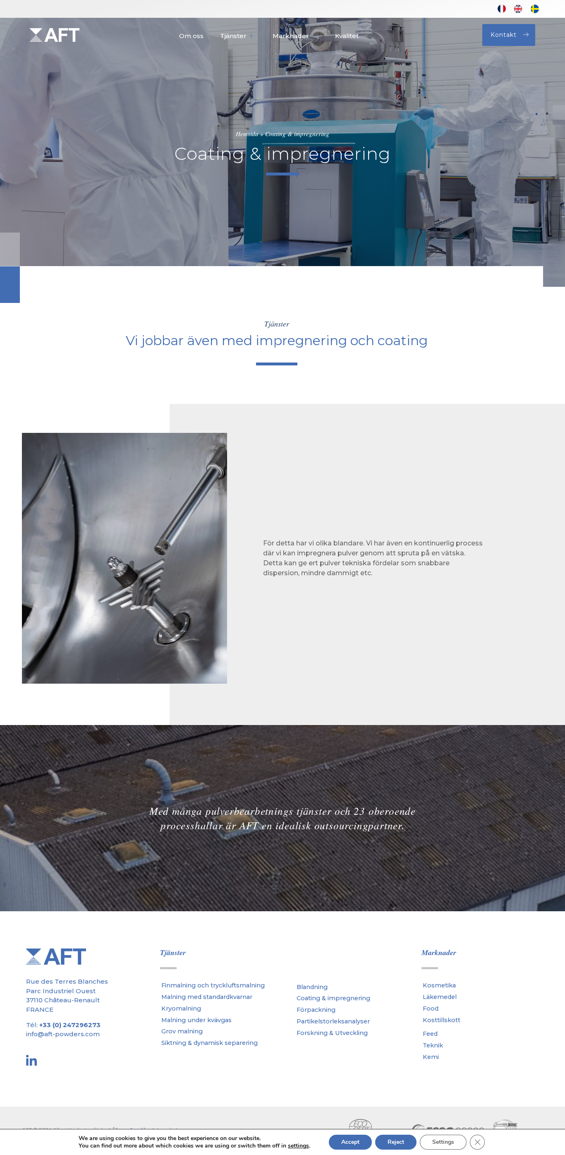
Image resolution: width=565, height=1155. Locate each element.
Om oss (191, 36)
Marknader (291, 36)
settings (298, 1146)
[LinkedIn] (31, 1061)
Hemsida (247, 134)
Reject (396, 1142)
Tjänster (233, 36)
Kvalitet (347, 36)
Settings (443, 1142)
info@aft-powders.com (63, 1034)
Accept (350, 1142)
